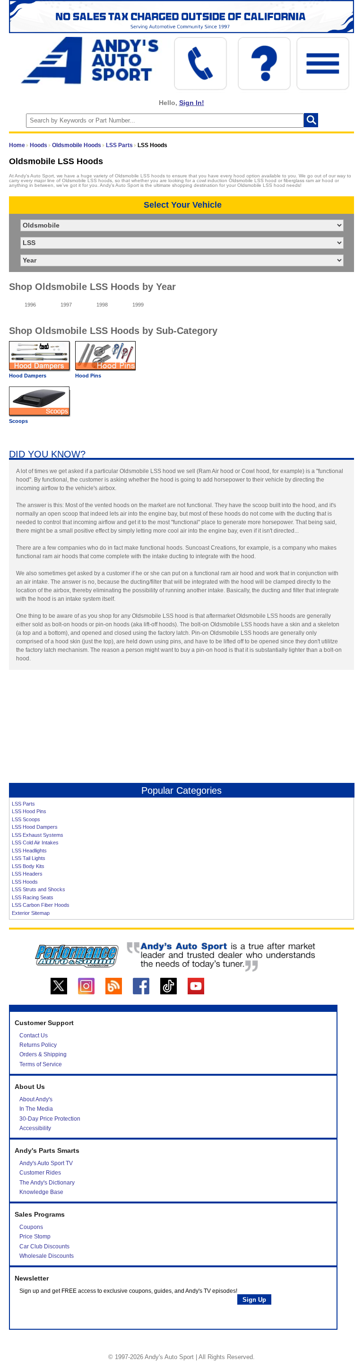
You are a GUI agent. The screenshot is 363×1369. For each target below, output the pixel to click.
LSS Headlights (29, 850)
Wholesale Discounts (46, 1256)
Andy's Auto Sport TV (46, 1163)
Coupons (31, 1227)
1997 (66, 304)
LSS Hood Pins (29, 811)
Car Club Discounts (44, 1246)
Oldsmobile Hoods (76, 145)
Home (17, 145)
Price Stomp (35, 1236)
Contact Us (33, 1035)
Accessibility (35, 1128)
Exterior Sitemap (31, 913)
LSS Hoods (25, 882)
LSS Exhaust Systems (37, 835)
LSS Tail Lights (28, 858)
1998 (102, 304)
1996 (30, 304)
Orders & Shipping (43, 1054)
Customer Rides (40, 1172)
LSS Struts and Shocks (38, 889)
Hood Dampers (27, 375)
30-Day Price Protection (49, 1118)
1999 (138, 304)
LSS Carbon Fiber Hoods (40, 905)
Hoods (38, 145)
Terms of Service (40, 1064)
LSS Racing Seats (32, 897)
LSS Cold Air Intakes (35, 842)
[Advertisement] (181, 730)
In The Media (36, 1109)
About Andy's (35, 1099)
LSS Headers (27, 874)
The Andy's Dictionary (47, 1182)
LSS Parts (119, 145)
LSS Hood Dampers (35, 827)
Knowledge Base (41, 1192)
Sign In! (191, 102)
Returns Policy (38, 1045)
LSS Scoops (26, 819)
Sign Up (254, 1299)
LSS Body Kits (28, 866)
